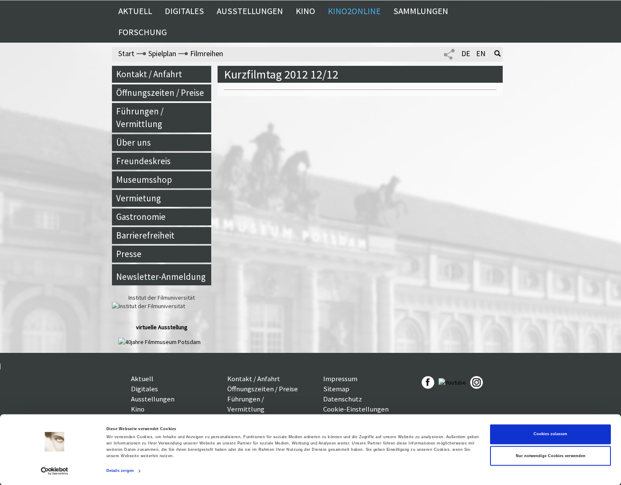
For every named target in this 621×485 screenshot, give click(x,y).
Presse (129, 254)
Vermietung (138, 198)
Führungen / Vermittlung (139, 118)
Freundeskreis (143, 161)
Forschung (142, 32)
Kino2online (354, 10)
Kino (305, 10)
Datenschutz (342, 399)
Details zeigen (120, 471)
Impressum (340, 378)
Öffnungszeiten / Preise (160, 92)
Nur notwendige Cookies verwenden (551, 456)
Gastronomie (141, 216)
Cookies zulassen (550, 434)
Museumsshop (144, 179)
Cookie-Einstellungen (356, 409)
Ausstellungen (250, 10)
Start (126, 53)
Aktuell (135, 10)
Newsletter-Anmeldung (161, 276)
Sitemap (336, 388)
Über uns (133, 142)
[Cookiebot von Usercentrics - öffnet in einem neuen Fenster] (55, 471)
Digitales (184, 10)
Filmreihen (206, 53)
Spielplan (162, 53)
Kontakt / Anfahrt (149, 74)
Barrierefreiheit (145, 235)
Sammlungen (420, 10)
